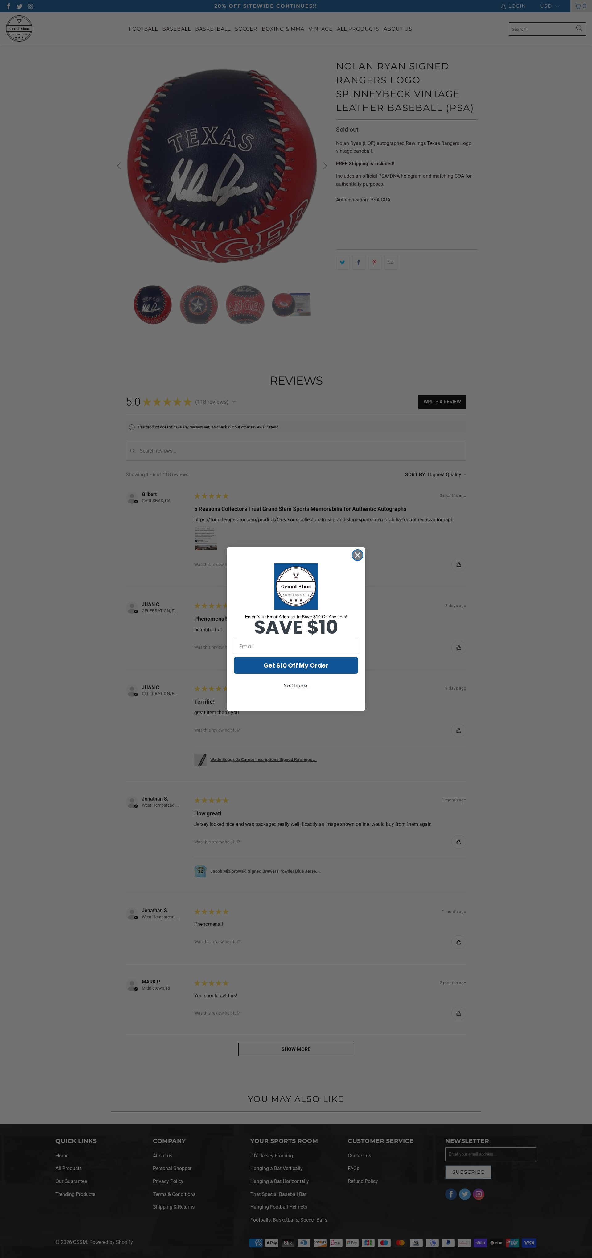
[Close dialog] (357, 555)
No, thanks (296, 685)
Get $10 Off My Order (296, 665)
